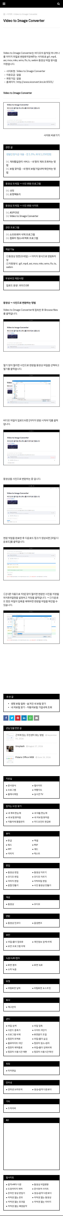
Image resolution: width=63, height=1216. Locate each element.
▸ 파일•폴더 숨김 (40, 1038)
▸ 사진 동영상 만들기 (41, 885)
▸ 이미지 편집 (12, 881)
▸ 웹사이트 (37, 785)
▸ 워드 (9, 844)
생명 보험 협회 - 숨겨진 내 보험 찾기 (28, 703)
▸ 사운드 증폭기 (13, 1030)
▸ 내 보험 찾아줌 (13, 817)
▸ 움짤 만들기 (12, 885)
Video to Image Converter (24, 216)
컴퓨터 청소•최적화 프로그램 (24, 238)
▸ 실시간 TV (37, 794)
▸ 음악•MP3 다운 (14, 1184)
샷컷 (12, 190)
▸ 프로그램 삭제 (13, 1034)
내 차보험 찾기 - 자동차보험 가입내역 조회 (31, 707)
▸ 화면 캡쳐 (11, 965)
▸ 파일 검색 (11, 1025)
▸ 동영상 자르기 (39, 872)
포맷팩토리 (15, 194)
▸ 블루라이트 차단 (14, 1043)
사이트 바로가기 (52, 135)
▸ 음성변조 (37, 923)
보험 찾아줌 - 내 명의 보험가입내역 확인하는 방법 (31, 170)
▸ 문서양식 (11, 785)
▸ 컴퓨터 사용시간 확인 (42, 1051)
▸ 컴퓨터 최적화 (13, 1038)
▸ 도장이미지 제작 (14, 1188)
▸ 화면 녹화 (37, 965)
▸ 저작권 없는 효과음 (15, 1201)
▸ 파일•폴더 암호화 (14, 941)
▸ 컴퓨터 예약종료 (14, 1047)
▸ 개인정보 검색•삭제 (42, 941)
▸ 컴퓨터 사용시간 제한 (16, 1051)
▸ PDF (35, 844)
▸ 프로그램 (11, 789)
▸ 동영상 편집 (12, 872)
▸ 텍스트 (36, 853)
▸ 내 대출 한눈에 (39, 813)
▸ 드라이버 (11, 1108)
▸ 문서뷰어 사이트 (40, 1188)
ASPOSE (14, 212)
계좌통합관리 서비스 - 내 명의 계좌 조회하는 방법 (31, 163)
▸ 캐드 (35, 849)
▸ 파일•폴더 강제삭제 (42, 1047)
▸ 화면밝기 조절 (39, 1034)
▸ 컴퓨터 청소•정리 (41, 1043)
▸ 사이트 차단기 (39, 1030)
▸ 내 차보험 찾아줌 (40, 817)
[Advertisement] (31, 39)
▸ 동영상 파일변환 (40, 1184)
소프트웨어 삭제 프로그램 (22, 234)
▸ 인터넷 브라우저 (14, 1089)
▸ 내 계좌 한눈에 (13, 813)
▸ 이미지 (10, 853)
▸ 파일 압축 (37, 1025)
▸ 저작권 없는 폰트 (14, 1197)
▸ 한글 (9, 840)
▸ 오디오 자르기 (39, 876)
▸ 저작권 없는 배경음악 (16, 1206)
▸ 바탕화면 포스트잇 (41, 988)
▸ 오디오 (36, 904)
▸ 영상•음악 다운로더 (42, 1089)
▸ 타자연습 (11, 1070)
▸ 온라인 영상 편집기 (15, 1193)
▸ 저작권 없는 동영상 (41, 1197)
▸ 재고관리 (11, 1007)
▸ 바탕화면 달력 (13, 988)
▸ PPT (8, 849)
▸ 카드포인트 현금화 (41, 821)
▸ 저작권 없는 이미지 (41, 1201)
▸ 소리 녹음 (11, 969)
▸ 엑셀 (35, 840)
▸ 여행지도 (37, 789)
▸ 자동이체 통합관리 (15, 821)
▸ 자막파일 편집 (39, 881)
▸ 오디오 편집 (12, 876)
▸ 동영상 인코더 (13, 923)
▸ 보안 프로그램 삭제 (15, 946)
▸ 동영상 (10, 904)
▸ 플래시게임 (12, 794)
